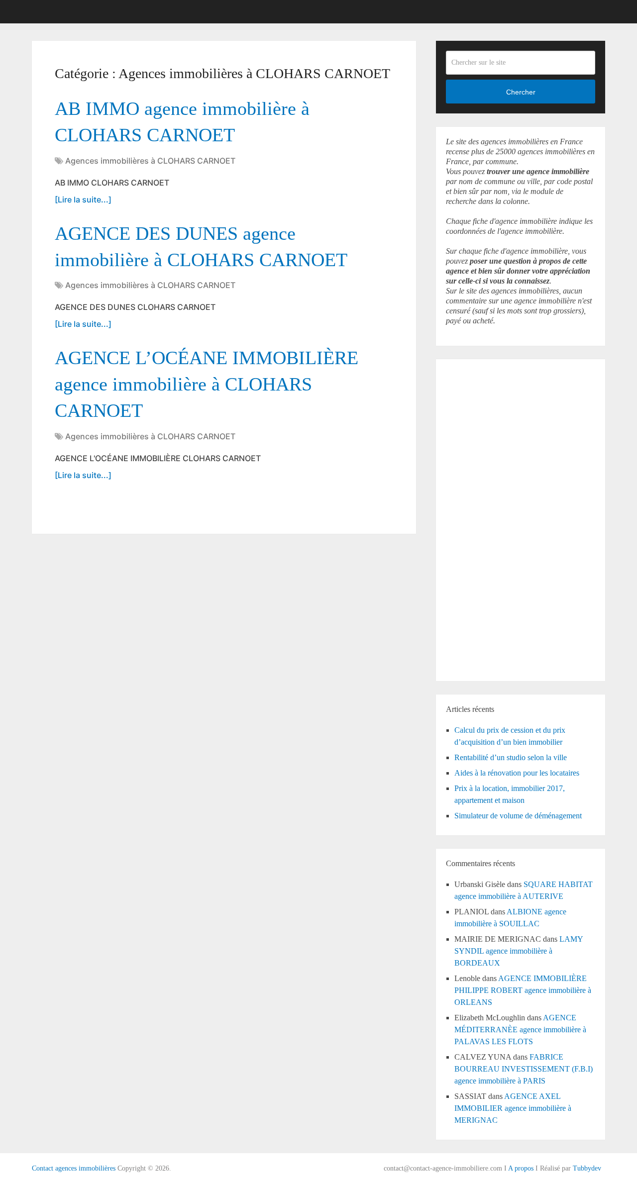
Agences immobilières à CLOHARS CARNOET (150, 161)
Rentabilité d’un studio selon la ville (510, 757)
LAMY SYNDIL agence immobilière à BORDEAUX (518, 951)
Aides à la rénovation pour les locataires (516, 773)
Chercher (520, 92)
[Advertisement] (476, 518)
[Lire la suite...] (83, 199)
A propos (520, 1168)
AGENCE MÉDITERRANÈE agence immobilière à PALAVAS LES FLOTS (520, 1029)
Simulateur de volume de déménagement (518, 815)
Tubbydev (587, 1168)
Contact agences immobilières (73, 1168)
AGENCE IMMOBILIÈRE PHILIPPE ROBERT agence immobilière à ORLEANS (522, 990)
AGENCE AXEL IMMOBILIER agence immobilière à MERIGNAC (512, 1108)
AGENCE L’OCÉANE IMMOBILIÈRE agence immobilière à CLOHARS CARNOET (206, 384)
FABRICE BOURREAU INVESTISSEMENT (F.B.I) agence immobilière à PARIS (523, 1069)
